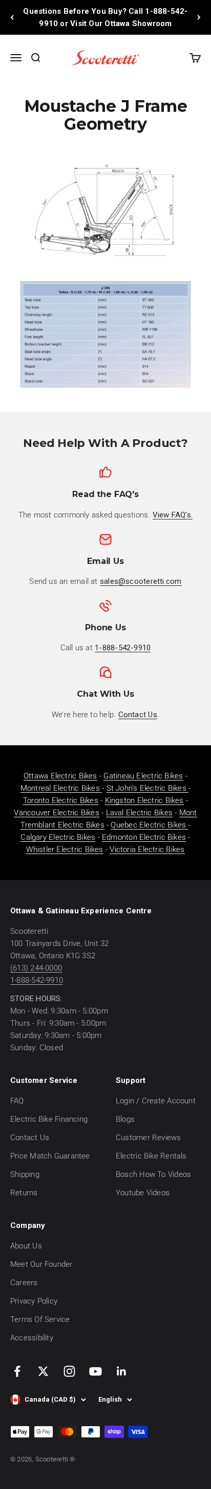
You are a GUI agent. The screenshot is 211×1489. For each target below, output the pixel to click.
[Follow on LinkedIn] (122, 1371)
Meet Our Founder (41, 1264)
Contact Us (29, 1137)
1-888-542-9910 (36, 980)
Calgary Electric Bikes (57, 837)
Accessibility (31, 1337)
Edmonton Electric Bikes (144, 837)
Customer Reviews (148, 1137)
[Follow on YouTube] (95, 1371)
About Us (26, 1245)
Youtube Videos (143, 1192)
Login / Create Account (156, 1100)
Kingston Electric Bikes (144, 800)
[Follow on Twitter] (43, 1371)
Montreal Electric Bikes (61, 788)
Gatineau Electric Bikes (143, 776)
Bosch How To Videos (153, 1174)
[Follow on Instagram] (69, 1371)
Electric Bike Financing (49, 1119)
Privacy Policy (33, 1301)
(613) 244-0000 (36, 968)
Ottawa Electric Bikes (60, 776)
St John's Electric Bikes (148, 788)
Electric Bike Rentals (151, 1156)
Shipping (24, 1174)
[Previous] (12, 17)
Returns (24, 1192)
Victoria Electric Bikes (147, 849)
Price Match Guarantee (50, 1156)
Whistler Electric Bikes (64, 849)
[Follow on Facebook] (17, 1371)
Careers (24, 1282)
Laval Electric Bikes (139, 812)
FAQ (17, 1100)
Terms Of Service (40, 1319)
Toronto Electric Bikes (60, 800)
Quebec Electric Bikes (149, 825)
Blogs (125, 1119)
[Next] (199, 17)
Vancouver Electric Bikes (56, 812)
